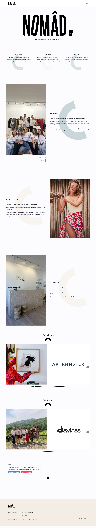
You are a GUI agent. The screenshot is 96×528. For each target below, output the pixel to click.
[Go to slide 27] (58, 386)
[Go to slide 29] (60, 386)
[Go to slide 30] (61, 386)
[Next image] (87, 367)
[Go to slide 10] (40, 386)
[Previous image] (8, 367)
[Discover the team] (77, 67)
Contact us (42, 160)
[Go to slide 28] (59, 386)
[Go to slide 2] (32, 386)
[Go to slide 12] (45, 451)
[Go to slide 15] (48, 451)
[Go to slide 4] (34, 386)
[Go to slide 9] (39, 386)
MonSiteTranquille (36, 519)
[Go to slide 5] (35, 386)
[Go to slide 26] (57, 386)
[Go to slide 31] (62, 386)
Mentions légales (19, 519)
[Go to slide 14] (47, 451)
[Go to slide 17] (50, 451)
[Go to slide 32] (63, 386)
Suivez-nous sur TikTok (26, 472)
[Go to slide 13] (46, 451)
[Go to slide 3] (33, 386)
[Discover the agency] (18, 67)
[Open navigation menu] (87, 3)
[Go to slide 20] (53, 451)
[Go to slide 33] (64, 386)
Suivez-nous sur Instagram (14, 472)
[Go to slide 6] (36, 386)
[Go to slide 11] (41, 386)
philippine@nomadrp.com (13, 514)
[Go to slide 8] (38, 386)
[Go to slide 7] (37, 386)
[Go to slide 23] (54, 386)
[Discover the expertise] (48, 67)
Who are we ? (43, 157)
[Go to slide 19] (52, 451)
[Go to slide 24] (55, 386)
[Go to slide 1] (31, 386)
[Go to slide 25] (56, 386)
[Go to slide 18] (51, 451)
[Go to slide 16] (49, 451)
